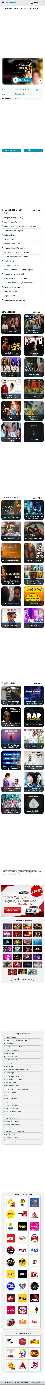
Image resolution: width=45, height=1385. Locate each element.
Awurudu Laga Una (10, 222)
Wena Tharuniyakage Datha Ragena (18, 270)
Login (36, 2)
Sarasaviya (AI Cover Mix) (13, 274)
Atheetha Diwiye (10, 291)
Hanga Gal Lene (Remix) (13, 217)
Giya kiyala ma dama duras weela (17, 252)
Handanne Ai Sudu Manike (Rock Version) (19, 226)
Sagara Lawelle (9, 296)
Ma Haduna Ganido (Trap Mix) (15, 278)
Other (17, 98)
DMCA (27, 1383)
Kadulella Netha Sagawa (13, 230)
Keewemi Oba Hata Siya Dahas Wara (18, 283)
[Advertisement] (22, 32)
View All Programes (21, 979)
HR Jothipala (20, 94)
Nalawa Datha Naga (11, 287)
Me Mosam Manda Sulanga (14, 300)
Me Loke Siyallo (9, 235)
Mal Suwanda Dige (10, 265)
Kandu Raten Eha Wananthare (15, 256)
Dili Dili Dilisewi (8, 261)
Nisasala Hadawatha (11, 244)
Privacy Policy (19, 1383)
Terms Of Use (35, 1383)
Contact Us (9, 1383)
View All (36, 210)
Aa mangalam (9, 239)
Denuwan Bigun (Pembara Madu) (16, 248)
